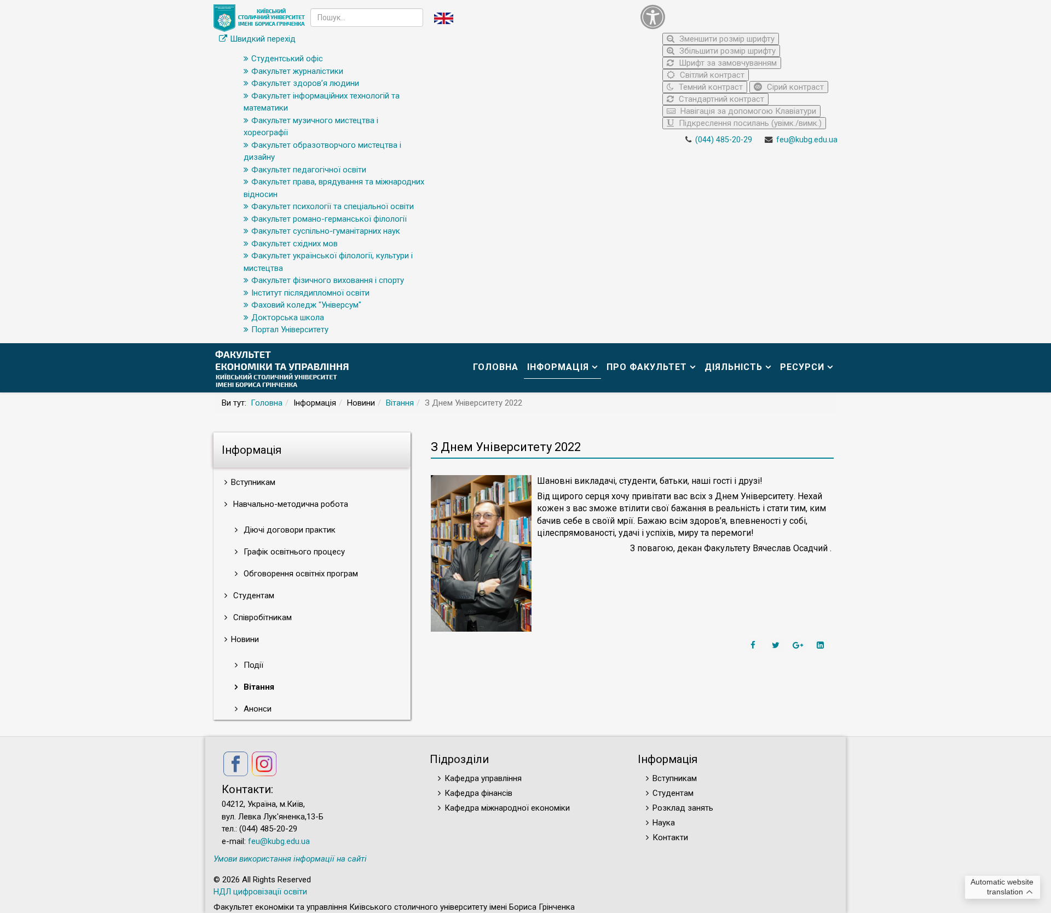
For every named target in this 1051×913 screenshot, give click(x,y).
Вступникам (674, 778)
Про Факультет (647, 367)
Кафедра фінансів (478, 793)
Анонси (256, 709)
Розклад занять (682, 808)
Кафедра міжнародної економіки (507, 808)
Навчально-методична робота (289, 504)
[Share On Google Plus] (799, 645)
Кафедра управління (483, 778)
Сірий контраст (794, 87)
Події (252, 665)
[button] (736, 16)
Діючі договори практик (288, 530)
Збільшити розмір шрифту (726, 51)
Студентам (252, 595)
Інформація (558, 367)
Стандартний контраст (720, 99)
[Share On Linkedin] (821, 645)
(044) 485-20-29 (723, 140)
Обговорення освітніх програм (299, 574)
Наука (663, 823)
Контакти (670, 837)
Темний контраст (710, 87)
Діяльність (733, 367)
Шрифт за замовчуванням (727, 63)
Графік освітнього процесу (293, 552)
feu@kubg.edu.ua (807, 140)
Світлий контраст (711, 75)
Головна (495, 367)
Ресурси (802, 367)
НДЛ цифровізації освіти (260, 892)
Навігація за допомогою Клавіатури (747, 111)
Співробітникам (261, 617)
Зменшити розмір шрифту (726, 39)
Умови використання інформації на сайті (290, 859)
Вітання (400, 403)
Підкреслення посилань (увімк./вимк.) (749, 123)
